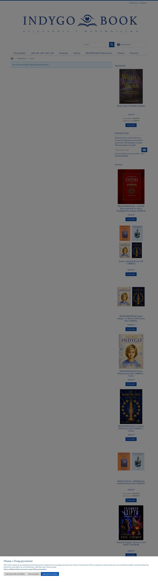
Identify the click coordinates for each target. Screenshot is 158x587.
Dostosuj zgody (33, 574)
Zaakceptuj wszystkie (49, 574)
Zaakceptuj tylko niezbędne (15, 574)
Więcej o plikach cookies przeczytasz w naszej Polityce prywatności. (25, 569)
